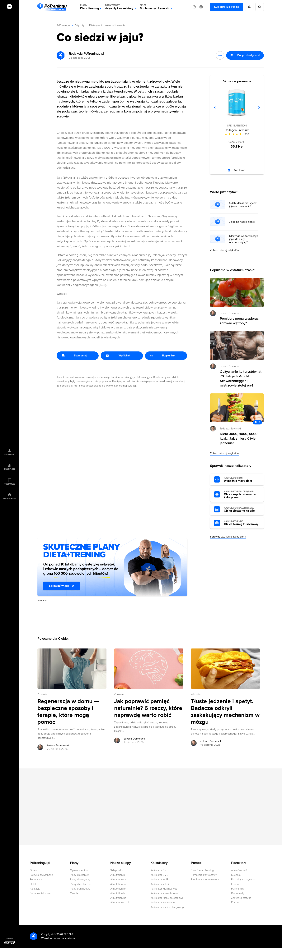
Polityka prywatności (41, 875)
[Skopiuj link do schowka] (220, 55)
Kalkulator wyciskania (163, 902)
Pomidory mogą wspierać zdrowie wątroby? (239, 320)
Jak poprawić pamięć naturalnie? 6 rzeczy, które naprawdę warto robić (148, 708)
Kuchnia (236, 875)
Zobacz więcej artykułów (224, 250)
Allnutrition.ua (118, 898)
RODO (33, 884)
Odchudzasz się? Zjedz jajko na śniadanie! (243, 205)
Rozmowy (9, 484)
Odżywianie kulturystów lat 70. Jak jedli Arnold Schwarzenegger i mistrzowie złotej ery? (240, 378)
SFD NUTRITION (237, 125)
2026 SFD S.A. (65, 934)
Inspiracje (236, 884)
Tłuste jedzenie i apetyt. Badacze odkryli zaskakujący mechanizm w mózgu (225, 712)
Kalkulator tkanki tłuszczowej (167, 898)
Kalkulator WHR (159, 879)
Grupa (9, 938)
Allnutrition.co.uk (120, 902)
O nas (33, 870)
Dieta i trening (89, 7)
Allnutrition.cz (118, 879)
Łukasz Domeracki (58, 745)
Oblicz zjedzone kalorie (239, 509)
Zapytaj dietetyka (241, 898)
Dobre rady (237, 893)
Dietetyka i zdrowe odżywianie (107, 25)
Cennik (74, 893)
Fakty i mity (237, 888)
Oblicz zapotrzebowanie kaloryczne (240, 494)
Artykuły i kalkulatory (119, 7)
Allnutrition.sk (118, 884)
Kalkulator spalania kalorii (165, 893)
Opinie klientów (79, 870)
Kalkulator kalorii (160, 884)
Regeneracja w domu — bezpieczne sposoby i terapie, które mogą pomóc (68, 712)
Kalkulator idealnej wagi (164, 888)
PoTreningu (63, 25)
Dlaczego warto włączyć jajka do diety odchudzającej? (243, 239)
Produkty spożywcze (243, 879)
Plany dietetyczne (80, 884)
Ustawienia (9, 498)
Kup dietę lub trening (226, 6)
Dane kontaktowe (40, 893)
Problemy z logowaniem (205, 879)
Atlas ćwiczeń (239, 870)
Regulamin (36, 879)
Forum (235, 902)
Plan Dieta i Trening (202, 870)
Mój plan (9, 469)
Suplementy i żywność (154, 7)
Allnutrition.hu (118, 893)
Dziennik (9, 454)
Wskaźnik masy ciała (238, 480)
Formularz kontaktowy (204, 875)
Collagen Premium (237, 130)
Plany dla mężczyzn (81, 879)
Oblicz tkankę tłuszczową (241, 523)
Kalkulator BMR (159, 875)
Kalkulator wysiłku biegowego (168, 907)
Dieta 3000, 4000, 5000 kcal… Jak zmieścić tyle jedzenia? (238, 438)
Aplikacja (35, 888)
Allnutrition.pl (117, 875)
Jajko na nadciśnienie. (242, 221)
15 (258, 422)
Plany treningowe (80, 888)
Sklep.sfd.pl (117, 870)
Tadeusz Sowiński (230, 428)
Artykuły (79, 25)
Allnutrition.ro (118, 888)
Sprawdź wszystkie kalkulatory (228, 536)
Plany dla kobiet (79, 875)
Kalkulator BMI (159, 870)
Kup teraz (239, 170)
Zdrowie (42, 694)
